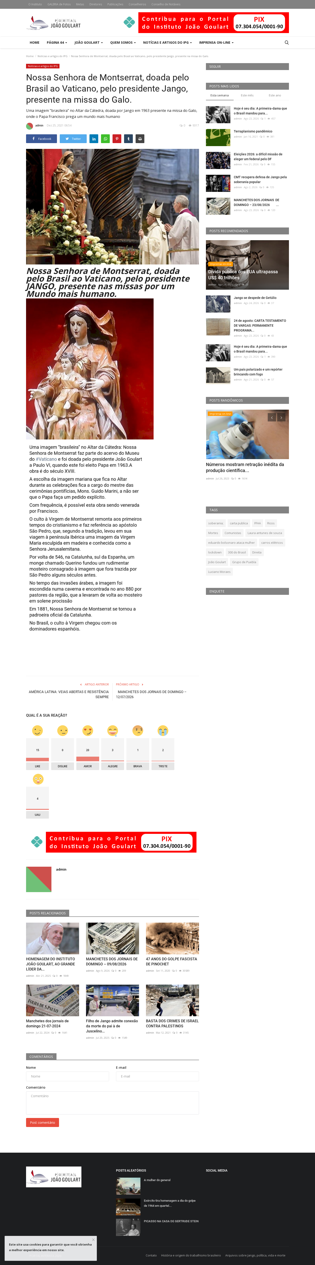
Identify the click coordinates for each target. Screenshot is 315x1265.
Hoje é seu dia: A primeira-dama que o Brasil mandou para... (260, 111)
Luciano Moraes (219, 572)
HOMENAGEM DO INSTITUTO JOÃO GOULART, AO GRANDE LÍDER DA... (50, 964)
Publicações (115, 4)
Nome (31, 1067)
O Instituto (35, 4)
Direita (257, 552)
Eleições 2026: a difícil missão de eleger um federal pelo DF (258, 156)
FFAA (257, 523)
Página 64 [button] (56, 42)
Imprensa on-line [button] (215, 42)
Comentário (35, 1087)
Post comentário (42, 1122)
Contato (151, 1255)
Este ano (275, 95)
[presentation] (272, 417)
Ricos (271, 523)
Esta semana (220, 95)
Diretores (95, 4)
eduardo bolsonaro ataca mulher (231, 542)
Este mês (247, 95)
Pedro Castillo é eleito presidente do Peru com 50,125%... (243, 467)
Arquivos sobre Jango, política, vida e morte (255, 1255)
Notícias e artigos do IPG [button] (166, 42)
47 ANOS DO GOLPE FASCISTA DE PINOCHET (171, 961)
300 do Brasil (237, 552)
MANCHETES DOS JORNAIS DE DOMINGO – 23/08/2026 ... (256, 202)
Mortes (213, 533)
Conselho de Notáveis (166, 4)
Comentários (41, 1056)
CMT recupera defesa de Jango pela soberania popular (260, 179)
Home (34, 42)
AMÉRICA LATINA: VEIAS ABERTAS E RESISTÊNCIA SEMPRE (69, 694)
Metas (80, 4)
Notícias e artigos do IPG (53, 56)
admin (39, 125)
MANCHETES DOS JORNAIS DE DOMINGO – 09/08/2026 (112, 961)
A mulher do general (157, 1180)
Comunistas (233, 533)
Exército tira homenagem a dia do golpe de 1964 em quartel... (170, 1203)
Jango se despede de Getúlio (255, 298)
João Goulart (87, 42)
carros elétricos (272, 542)
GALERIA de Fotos (59, 4)
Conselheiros (137, 4)
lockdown (215, 552)
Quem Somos (122, 42)
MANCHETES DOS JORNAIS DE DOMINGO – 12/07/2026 (151, 694)
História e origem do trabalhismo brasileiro (191, 1255)
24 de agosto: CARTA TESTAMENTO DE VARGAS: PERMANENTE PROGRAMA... (260, 325)
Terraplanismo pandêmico (253, 131)
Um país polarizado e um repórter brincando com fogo (258, 372)
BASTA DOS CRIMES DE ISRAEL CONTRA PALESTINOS (172, 1023)
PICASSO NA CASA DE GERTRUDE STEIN (171, 1221)
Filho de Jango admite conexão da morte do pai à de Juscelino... (112, 1026)
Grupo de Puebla (244, 562)
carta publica (239, 523)
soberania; (215, 523)
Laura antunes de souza (265, 533)
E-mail (121, 1067)
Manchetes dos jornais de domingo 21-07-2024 (47, 1023)
